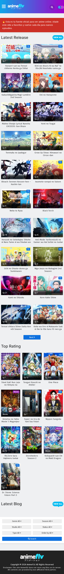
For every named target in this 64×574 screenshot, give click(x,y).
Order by (46, 533)
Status (46, 527)
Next (31, 337)
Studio (16, 527)
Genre (16, 521)
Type (16, 533)
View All (57, 37)
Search (33, 539)
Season (46, 521)
